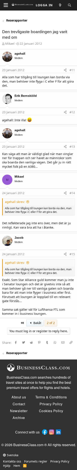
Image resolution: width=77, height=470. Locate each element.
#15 (72, 254)
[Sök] (69, 5)
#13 (72, 146)
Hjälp (6, 466)
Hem (16, 466)
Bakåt (37, 323)
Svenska (12, 455)
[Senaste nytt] (60, 5)
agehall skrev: (15, 202)
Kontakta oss (12, 461)
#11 (72, 70)
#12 (72, 112)
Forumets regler (35, 461)
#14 (72, 193)
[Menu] (6, 5)
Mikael (10, 43)
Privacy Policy (59, 461)
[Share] (65, 70)
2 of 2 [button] (51, 323)
